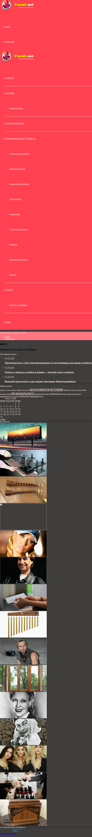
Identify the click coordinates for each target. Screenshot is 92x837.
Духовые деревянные (19, 184)
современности (6, 396)
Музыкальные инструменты (20, 139)
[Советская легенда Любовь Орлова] (23, 718)
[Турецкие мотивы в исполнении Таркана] (23, 664)
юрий (41, 396)
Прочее (9, 290)
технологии (16, 396)
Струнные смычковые (19, 154)
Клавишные (15, 214)
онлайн (47, 394)
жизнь (19, 390)
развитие (78, 394)
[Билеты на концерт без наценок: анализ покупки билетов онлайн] (23, 610)
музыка (8, 394)
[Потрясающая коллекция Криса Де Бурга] (23, 583)
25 (4, 414)
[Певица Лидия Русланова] (23, 744)
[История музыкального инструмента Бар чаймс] (23, 637)
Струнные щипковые (19, 229)
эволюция (35, 396)
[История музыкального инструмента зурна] (23, 502)
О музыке (10, 93)
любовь (84, 390)
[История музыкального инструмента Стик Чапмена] (23, 529)
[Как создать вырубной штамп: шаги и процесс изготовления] (23, 475)
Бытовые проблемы (18, 305)
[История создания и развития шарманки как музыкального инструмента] (23, 825)
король (74, 390)
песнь (63, 394)
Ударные (13, 245)
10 (1, 409)
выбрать (2, 390)
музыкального (22, 393)
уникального (25, 396)
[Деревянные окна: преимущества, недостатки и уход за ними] (23, 691)
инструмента (40, 389)
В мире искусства (14, 124)
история (56, 389)
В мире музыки (16, 108)
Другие (13, 275)
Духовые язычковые (19, 260)
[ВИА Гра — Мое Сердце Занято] (23, 771)
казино (65, 390)
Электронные (16, 199)
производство (70, 394)
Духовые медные (17, 169)
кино (70, 390)
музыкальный (39, 394)
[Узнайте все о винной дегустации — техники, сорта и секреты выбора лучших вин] (23, 798)
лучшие (79, 390)
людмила (3, 394)
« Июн (3, 419)
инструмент (25, 390)
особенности (55, 394)
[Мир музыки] (17, 10)
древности (13, 390)
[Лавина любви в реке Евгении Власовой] (23, 556)
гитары (8, 390)
